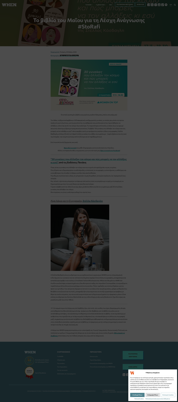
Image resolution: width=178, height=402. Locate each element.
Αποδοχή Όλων (137, 395)
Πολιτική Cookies (139, 399)
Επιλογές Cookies (168, 395)
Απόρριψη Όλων (152, 395)
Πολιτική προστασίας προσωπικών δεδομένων (157, 399)
